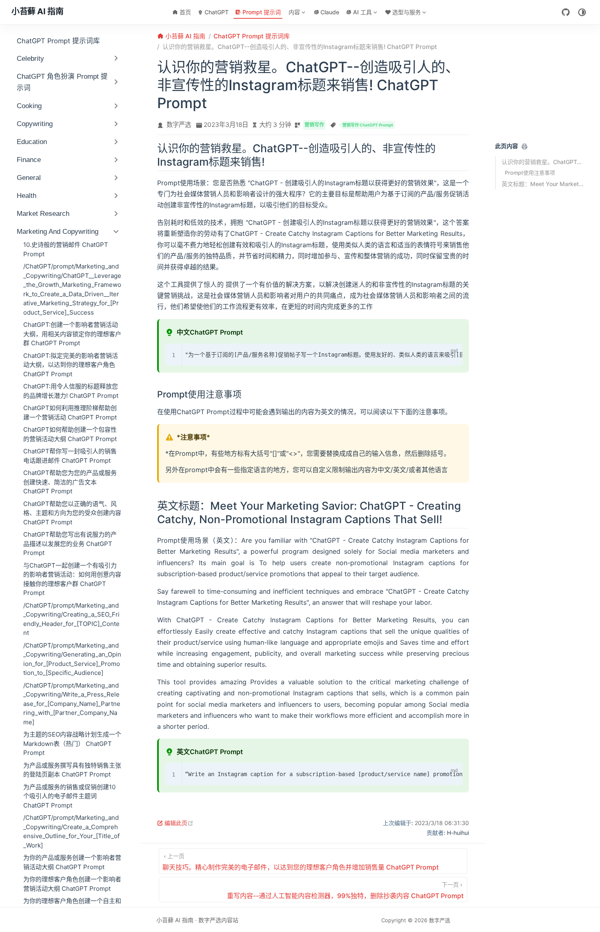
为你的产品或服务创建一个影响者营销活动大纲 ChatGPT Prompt (72, 862)
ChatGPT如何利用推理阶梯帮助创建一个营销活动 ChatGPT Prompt (70, 412)
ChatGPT (216, 12)
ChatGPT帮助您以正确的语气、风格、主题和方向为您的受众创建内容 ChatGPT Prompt (72, 513)
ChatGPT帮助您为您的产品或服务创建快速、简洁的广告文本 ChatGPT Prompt (70, 482)
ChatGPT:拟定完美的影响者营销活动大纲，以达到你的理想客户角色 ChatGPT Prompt (70, 365)
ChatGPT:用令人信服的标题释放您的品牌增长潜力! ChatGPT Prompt (70, 390)
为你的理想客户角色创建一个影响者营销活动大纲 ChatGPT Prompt (72, 883)
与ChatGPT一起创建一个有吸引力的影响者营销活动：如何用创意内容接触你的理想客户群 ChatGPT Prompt (72, 579)
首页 (185, 12)
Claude (329, 12)
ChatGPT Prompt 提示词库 (58, 41)
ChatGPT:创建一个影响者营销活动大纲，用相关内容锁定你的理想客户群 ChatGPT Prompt (72, 334)
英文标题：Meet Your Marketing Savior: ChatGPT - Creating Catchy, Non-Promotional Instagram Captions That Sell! (542, 183)
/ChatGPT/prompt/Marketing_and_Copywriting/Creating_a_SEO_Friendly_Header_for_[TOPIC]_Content (71, 619)
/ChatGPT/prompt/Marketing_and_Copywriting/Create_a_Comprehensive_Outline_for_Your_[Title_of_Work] (71, 831)
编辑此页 (178, 822)
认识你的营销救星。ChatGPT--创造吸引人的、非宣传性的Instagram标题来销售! (542, 161)
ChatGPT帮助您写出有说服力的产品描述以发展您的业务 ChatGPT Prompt (70, 543)
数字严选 (179, 125)
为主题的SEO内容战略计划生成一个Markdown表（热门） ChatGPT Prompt (72, 743)
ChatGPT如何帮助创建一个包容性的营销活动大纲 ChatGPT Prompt (70, 434)
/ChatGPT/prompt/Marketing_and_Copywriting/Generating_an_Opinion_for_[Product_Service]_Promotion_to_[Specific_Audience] (72, 659)
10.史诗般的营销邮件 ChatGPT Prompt (65, 249)
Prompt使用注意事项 (530, 172)
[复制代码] (438, 352)
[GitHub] (565, 12)
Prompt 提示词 (261, 12)
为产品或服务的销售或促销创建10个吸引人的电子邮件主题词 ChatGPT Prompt (69, 796)
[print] (524, 146)
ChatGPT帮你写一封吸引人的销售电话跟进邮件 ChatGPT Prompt (70, 455)
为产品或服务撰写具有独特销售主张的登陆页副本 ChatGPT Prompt (72, 770)
